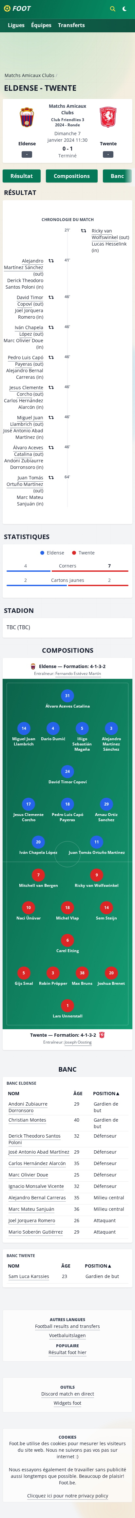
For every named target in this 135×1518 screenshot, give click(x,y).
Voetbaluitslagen (67, 1335)
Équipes (41, 25)
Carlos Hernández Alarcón (37, 1163)
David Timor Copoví (30, 300)
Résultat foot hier (67, 1352)
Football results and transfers (67, 1326)
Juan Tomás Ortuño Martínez (25, 480)
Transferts (71, 25)
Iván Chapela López (29, 330)
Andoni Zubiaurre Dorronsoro (28, 1107)
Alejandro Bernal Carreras (37, 1197)
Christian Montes (27, 1120)
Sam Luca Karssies (29, 1276)
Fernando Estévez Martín (78, 673)
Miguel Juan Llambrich (26, 420)
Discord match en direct (67, 1394)
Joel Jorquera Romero (32, 1220)
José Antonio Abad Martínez (39, 1152)
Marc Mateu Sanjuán (31, 1209)
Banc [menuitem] (117, 176)
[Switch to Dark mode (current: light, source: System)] (124, 9)
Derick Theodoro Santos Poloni (35, 1139)
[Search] (112, 8)
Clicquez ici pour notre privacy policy (67, 1496)
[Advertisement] (67, 55)
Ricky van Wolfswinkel (105, 234)
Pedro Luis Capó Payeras (25, 360)
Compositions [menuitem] (72, 176)
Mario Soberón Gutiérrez (36, 1232)
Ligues (16, 25)
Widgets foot (67, 1403)
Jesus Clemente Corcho (26, 390)
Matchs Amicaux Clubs (29, 75)
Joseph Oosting (78, 1042)
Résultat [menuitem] (21, 176)
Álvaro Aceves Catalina (28, 450)
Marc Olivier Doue (28, 1175)
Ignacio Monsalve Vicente (36, 1186)
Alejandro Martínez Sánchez (23, 264)
